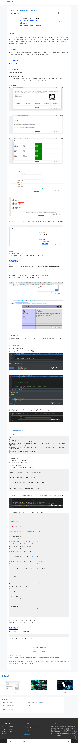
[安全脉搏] (9, 2)
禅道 (25, 663)
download (20, 661)
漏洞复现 (10, 13)
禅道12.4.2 (30, 663)
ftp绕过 (37, 661)
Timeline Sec (16, 13)
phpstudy (48, 661)
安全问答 (4, 729)
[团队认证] (19, 13)
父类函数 (20, 663)
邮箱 (4, 705)
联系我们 (11, 731)
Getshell (43, 661)
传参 (52, 661)
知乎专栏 (4, 733)
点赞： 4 (12, 741)
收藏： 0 (26, 741)
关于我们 (11, 727)
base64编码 (14, 661)
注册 (42, 702)
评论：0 (19, 741)
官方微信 (4, 727)
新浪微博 (4, 731)
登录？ (39, 702)
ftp (34, 661)
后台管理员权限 (59, 661)
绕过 (35, 663)
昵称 (4, 702)
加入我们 (11, 729)
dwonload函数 (28, 661)
